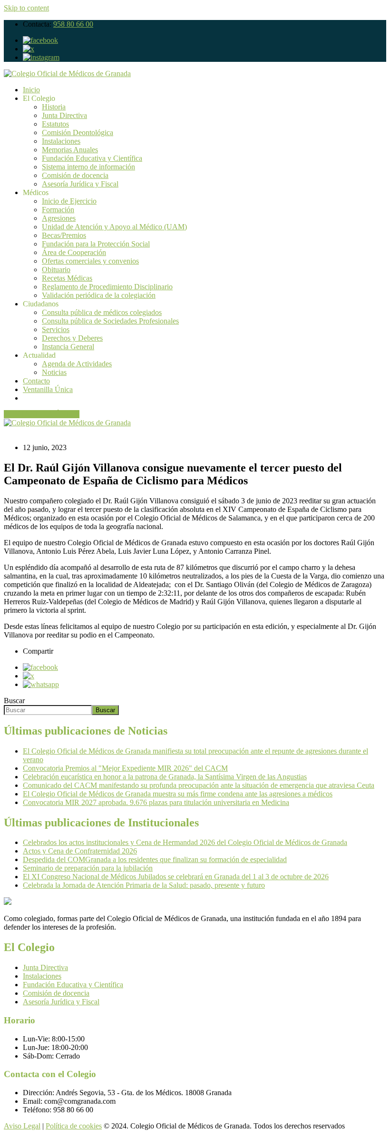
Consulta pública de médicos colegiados (102, 312)
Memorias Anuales (70, 150)
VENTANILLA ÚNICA (41, 414)
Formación (58, 210)
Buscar (14, 701)
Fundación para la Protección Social (96, 244)
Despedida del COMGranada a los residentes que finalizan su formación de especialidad (155, 859)
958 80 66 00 (73, 24)
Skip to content (26, 8)
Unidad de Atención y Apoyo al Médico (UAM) (114, 227)
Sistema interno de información (88, 167)
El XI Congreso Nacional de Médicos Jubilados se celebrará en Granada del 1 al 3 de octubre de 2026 (176, 877)
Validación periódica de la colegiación (99, 295)
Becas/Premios (64, 235)
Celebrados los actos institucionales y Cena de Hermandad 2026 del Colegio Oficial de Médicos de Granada (185, 842)
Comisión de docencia (75, 175)
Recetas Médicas (67, 278)
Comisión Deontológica (77, 132)
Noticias (54, 372)
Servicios (55, 329)
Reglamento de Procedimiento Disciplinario (107, 287)
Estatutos (55, 124)
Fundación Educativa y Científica (92, 158)
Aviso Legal (22, 1126)
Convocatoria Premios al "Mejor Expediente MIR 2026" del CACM (125, 768)
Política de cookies (74, 1126)
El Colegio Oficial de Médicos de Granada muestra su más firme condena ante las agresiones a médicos (177, 794)
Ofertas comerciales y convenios (90, 261)
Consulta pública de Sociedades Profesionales (110, 321)
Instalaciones (61, 141)
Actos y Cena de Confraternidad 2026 (80, 851)
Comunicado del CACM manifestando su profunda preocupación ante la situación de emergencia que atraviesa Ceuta (198, 785)
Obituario (56, 269)
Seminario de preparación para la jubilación (88, 868)
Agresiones (59, 218)
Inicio (31, 90)
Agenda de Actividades (77, 364)
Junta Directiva (64, 115)
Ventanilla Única (48, 389)
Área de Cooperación (74, 252)
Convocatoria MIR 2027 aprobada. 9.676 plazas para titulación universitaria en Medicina (156, 802)
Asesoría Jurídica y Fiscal (80, 184)
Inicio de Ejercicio (69, 201)
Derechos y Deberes (72, 338)
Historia (54, 107)
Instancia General (68, 347)
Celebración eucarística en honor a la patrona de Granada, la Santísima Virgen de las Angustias (165, 777)
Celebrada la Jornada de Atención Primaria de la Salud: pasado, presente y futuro (144, 885)
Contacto (36, 381)
